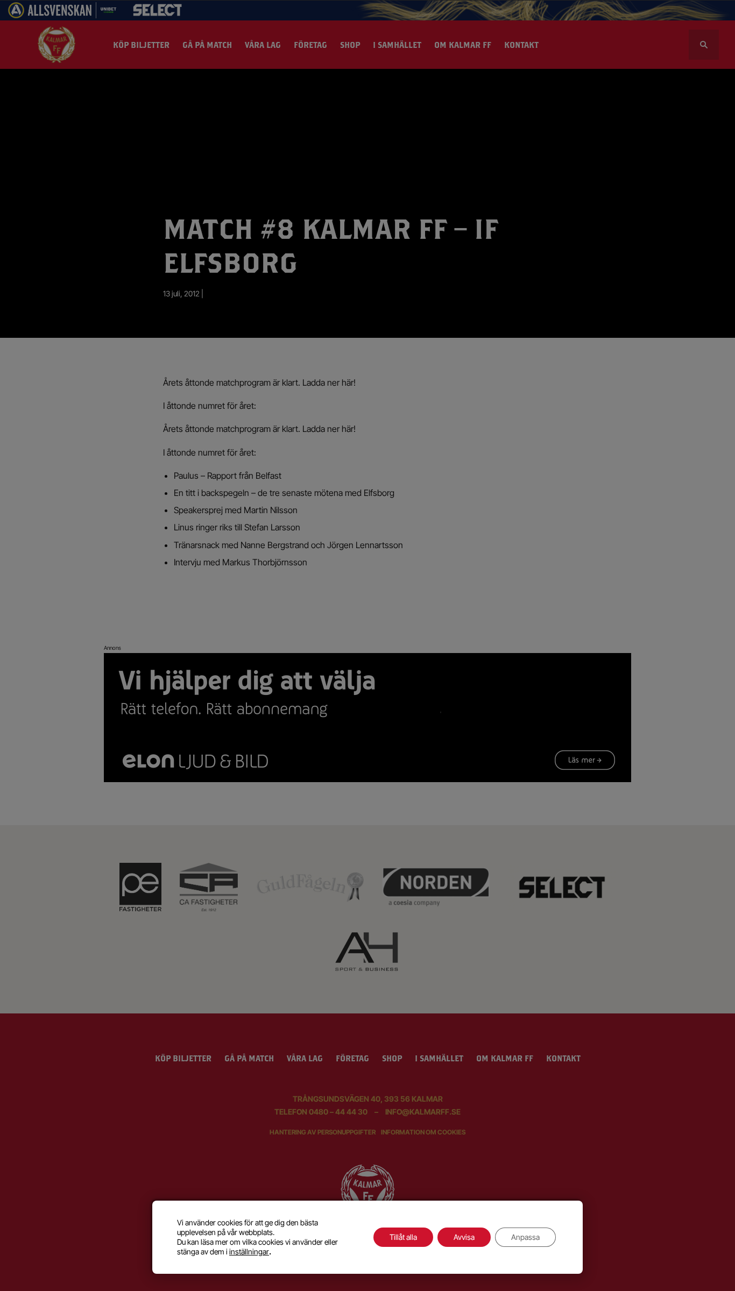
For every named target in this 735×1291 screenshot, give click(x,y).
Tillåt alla (403, 1237)
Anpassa (525, 1237)
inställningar (249, 1251)
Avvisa (464, 1237)
